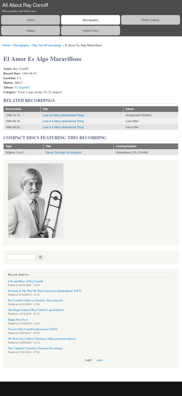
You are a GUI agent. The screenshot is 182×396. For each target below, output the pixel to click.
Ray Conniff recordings (46, 45)
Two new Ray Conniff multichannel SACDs (33, 329)
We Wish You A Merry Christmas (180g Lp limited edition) (41, 339)
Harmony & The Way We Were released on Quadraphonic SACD (44, 291)
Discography (91, 20)
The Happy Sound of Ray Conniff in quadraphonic (36, 310)
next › (100, 360)
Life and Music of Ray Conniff (25, 281)
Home (30, 20)
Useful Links (91, 30)
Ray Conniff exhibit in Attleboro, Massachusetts (35, 300)
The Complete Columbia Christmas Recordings (35, 348)
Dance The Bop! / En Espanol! (64, 152)
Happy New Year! (18, 320)
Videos (30, 30)
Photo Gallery (150, 20)
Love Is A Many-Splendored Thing (63, 115)
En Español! (22, 87)
